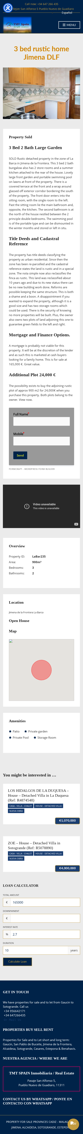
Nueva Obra (16, 810)
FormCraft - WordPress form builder (32, 469)
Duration (8, 943)
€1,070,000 (67, 820)
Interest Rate (10, 927)
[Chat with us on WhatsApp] (73, 1124)
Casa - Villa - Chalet (20, 805)
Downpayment (11, 911)
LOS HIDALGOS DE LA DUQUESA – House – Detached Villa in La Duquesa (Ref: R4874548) (38, 795)
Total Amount (11, 895)
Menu (71, 25)
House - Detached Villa (49, 805)
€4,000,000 (67, 868)
